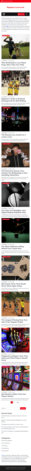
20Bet (2, 455)
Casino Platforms (6, 107)
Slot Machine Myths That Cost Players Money (13, 395)
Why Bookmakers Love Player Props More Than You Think (13, 64)
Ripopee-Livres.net (15, 7)
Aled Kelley (5, 60)
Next (18, 402)
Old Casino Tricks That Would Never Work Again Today (13, 285)
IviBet (7, 26)
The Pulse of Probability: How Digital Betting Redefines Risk (13, 211)
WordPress (22, 469)
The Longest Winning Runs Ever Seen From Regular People (14, 321)
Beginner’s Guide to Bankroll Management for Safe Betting (13, 100)
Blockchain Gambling (6, 440)
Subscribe (22, 14)
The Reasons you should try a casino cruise (13, 136)
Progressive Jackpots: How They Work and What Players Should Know (14, 358)
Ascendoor (12, 469)
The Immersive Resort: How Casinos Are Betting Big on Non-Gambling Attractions (14, 173)
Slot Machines (6, 328)
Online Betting (6, 35)
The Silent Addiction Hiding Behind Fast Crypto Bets (12, 247)
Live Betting (4, 445)
